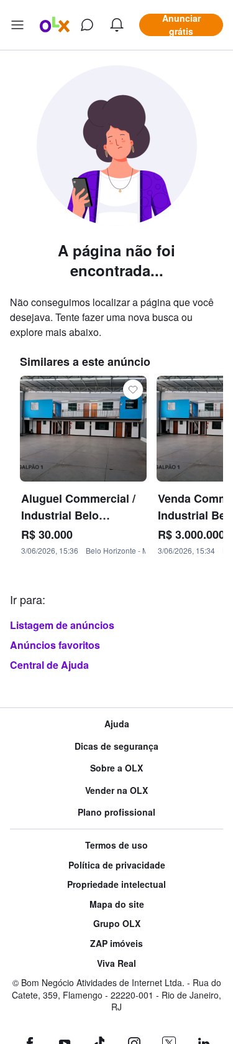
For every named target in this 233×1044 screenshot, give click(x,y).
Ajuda (116, 724)
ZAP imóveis (116, 943)
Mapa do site (116, 904)
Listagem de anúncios (62, 625)
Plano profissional (116, 812)
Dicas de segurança (116, 746)
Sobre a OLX (116, 768)
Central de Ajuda (49, 665)
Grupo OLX (116, 924)
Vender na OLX (116, 790)
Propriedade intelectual (116, 884)
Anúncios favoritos (55, 645)
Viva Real (116, 963)
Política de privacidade (116, 865)
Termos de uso (116, 845)
